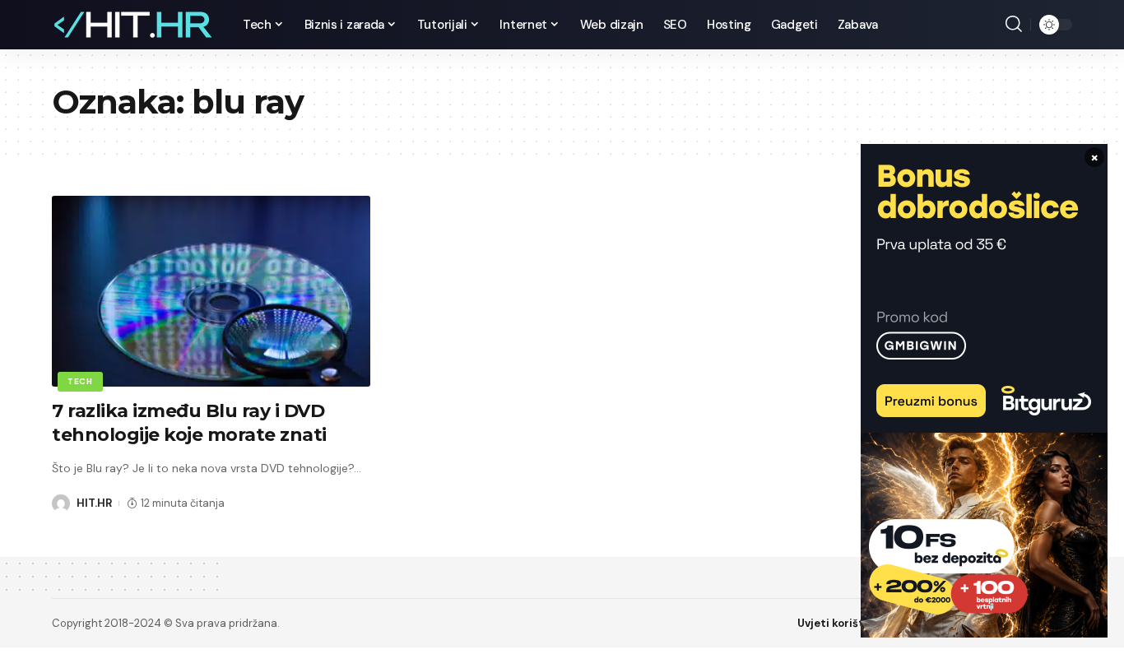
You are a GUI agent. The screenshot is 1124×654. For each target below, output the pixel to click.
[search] (1014, 24)
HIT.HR (94, 503)
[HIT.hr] (134, 24)
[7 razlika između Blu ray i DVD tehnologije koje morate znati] (211, 291)
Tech (80, 381)
